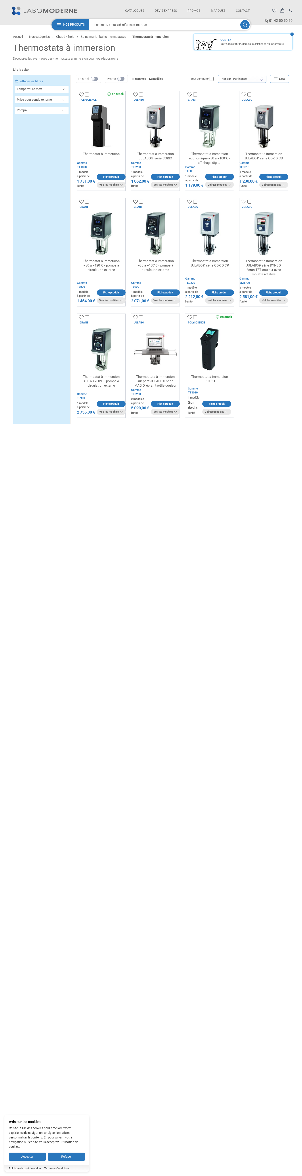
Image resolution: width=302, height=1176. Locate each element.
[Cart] (282, 10)
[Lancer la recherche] (244, 24)
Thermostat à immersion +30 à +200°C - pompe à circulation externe (101, 381)
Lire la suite (21, 69)
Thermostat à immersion (101, 154)
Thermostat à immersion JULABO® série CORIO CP (209, 263)
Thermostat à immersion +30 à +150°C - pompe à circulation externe (155, 265)
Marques (218, 10)
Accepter (27, 1156)
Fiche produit (111, 176)
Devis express (166, 10)
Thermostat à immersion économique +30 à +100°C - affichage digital (209, 158)
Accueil (18, 36)
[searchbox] (164, 24)
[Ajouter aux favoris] (81, 94)
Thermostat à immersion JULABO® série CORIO (155, 156)
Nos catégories (39, 36)
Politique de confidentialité (25, 1168)
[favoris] (274, 10)
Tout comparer (200, 78)
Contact (243, 10)
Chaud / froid (65, 36)
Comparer (95, 94)
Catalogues (134, 10)
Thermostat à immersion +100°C (209, 379)
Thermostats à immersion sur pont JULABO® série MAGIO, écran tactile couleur (155, 381)
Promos (193, 10)
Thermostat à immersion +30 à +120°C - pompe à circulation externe (101, 265)
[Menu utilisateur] (290, 10)
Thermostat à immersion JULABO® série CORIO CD (263, 156)
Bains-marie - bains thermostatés (103, 36)
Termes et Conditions (56, 1168)
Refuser (66, 1156)
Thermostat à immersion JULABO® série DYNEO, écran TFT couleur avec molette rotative (263, 267)
